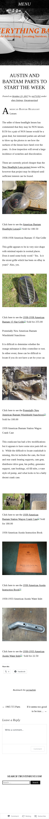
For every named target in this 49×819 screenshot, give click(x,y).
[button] (13, 501)
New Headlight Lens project (16, 167)
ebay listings (17, 100)
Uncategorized (31, 100)
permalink (31, 690)
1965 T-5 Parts (11, 706)
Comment (38, 749)
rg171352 (36, 96)
